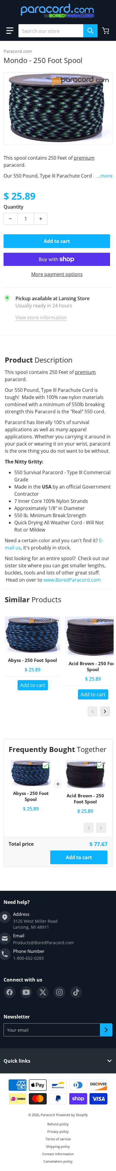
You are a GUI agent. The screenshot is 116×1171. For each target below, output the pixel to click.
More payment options (57, 274)
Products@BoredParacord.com (43, 942)
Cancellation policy (58, 1161)
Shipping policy (58, 1146)
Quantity (13, 207)
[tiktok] (76, 992)
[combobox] (58, 30)
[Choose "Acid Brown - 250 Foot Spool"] (100, 765)
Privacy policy (58, 1131)
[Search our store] (90, 30)
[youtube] (26, 992)
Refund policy (58, 1124)
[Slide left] (92, 711)
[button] (10, 31)
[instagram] (59, 992)
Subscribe (106, 1029)
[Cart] (106, 30)
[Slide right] (105, 711)
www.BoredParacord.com (72, 580)
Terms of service (58, 1139)
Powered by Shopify (72, 1115)
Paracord (48, 1115)
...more (104, 175)
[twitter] (43, 992)
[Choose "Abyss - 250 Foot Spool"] (45, 765)
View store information (41, 317)
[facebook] (9, 992)
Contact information (58, 1154)
